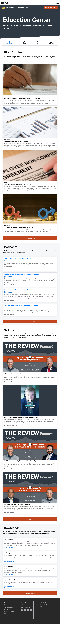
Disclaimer (43, 609)
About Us (6, 616)
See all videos (30, 519)
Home (6, 605)
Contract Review (8, 607)
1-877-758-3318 (25, 607)
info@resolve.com (26, 605)
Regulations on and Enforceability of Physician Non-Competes (21, 305)
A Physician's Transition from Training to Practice (17, 258)
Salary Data (7, 609)
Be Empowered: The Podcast (11, 425)
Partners (6, 618)
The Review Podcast (9, 269)
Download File (10, 548)
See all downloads (30, 593)
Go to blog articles (30, 238)
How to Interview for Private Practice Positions (17, 290)
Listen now (9, 261)
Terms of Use (43, 604)
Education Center (9, 611)
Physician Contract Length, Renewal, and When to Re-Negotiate (21, 274)
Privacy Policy (44, 602)
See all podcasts (30, 321)
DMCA (41, 606)
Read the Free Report (51, 7)
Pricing (6, 613)
